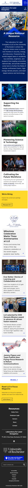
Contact (14, 425)
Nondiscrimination (14, 472)
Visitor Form (14, 412)
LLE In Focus (6, 399)
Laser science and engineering (12, 145)
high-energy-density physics (14, 110)
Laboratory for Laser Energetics (8, 9)
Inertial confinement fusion (11, 108)
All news (13, 380)
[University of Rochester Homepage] (14, 450)
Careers (14, 419)
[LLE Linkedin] (14, 441)
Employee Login (14, 415)
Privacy (14, 476)
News (14, 422)
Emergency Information (14, 480)
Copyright (14, 478)
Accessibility (14, 470)
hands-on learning (9, 183)
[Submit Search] (24, 464)
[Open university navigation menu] (25, 3)
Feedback (14, 474)
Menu (25, 9)
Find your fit (6, 205)
